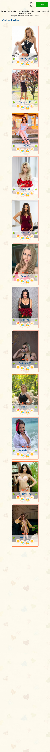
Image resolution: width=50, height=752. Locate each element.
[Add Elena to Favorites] (32, 280)
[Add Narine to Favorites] (32, 62)
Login (42, 4)
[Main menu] (4, 4)
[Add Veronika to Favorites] (32, 454)
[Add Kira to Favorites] (32, 236)
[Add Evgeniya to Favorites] (32, 105)
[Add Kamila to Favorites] (32, 192)
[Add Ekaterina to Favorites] (32, 367)
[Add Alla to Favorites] (32, 410)
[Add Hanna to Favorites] (32, 541)
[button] (20, 55)
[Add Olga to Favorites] (32, 149)
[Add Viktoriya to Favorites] (32, 497)
